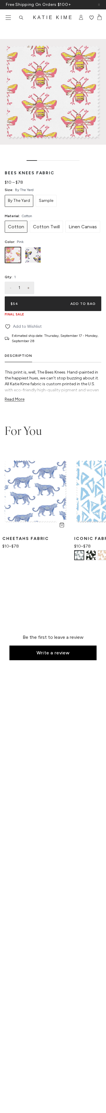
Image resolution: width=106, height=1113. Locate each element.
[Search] (21, 17)
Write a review (53, 653)
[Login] (81, 17)
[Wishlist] (91, 17)
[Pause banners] (98, 4)
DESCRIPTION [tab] (18, 356)
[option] (19, 201)
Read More (14, 399)
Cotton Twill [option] (46, 226)
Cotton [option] (16, 226)
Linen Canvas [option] (83, 226)
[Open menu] (8, 17)
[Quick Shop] (62, 525)
